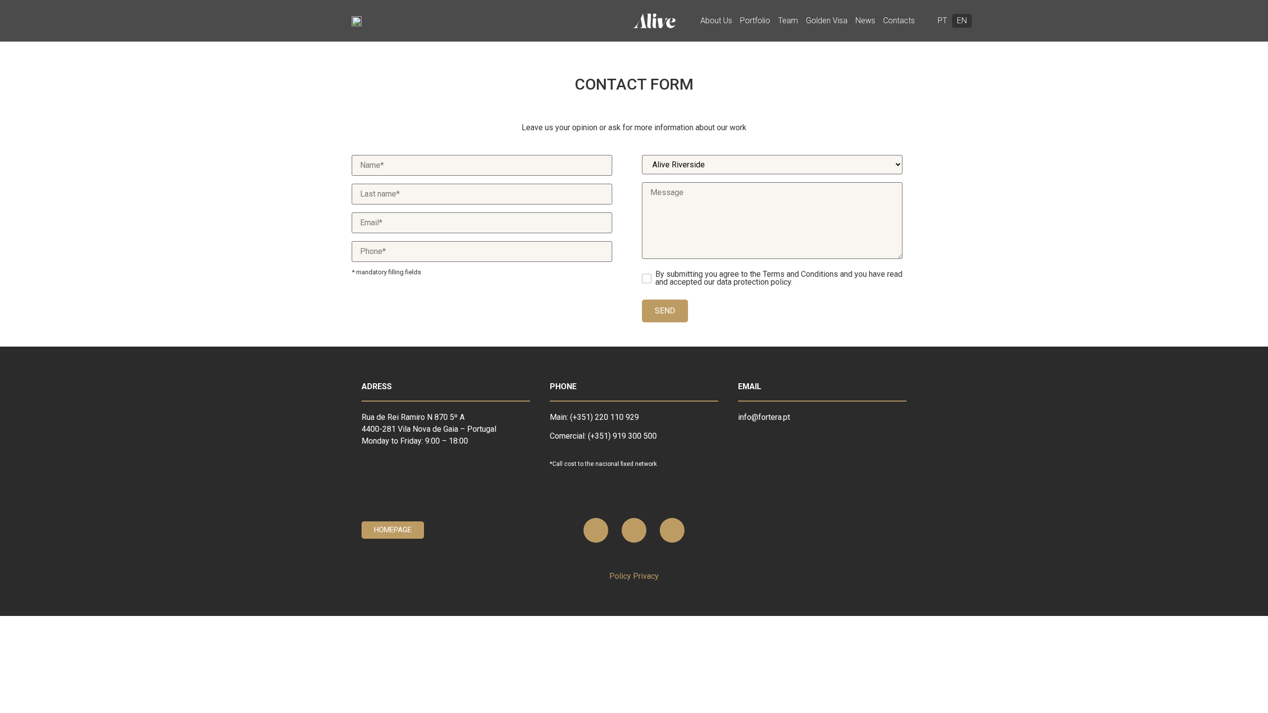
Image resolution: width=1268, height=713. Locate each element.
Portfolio (755, 20)
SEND (665, 310)
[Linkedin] (595, 530)
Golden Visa (826, 20)
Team (788, 20)
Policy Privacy (634, 576)
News (865, 20)
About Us (716, 20)
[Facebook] (634, 530)
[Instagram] (672, 530)
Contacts (899, 20)
